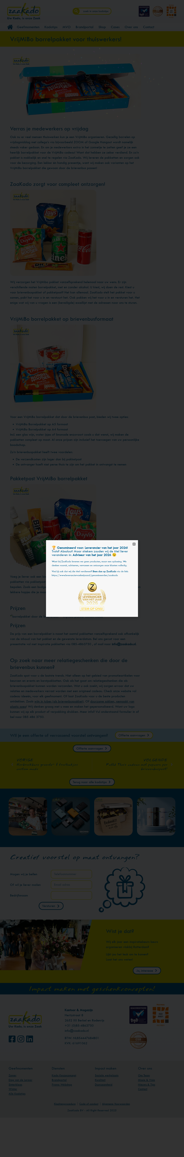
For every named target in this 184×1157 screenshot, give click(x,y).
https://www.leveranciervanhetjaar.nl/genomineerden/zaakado (85, 575)
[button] (134, 544)
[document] (92, 578)
